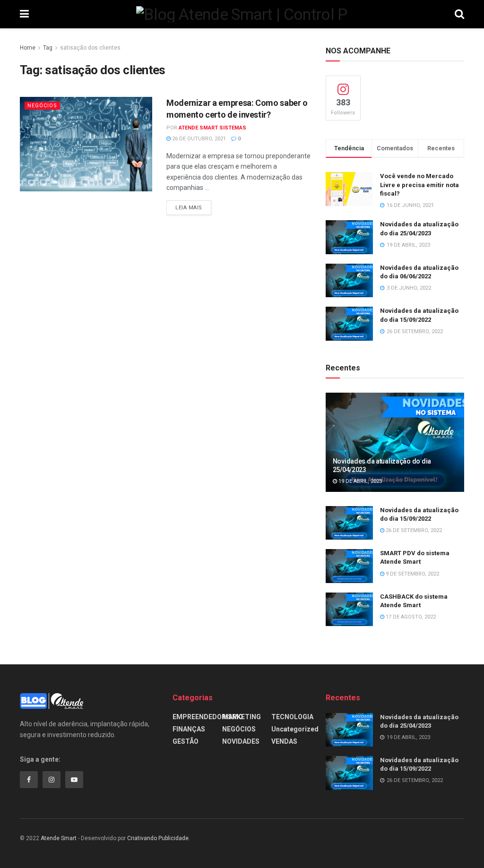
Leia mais (188, 208)
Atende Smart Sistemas (212, 128)
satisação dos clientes (90, 47)
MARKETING (241, 717)
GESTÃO (186, 741)
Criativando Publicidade (158, 838)
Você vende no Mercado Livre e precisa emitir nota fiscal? (419, 184)
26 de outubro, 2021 (198, 139)
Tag (47, 47)
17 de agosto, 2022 (410, 617)
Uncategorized (295, 729)
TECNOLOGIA (292, 717)
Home (27, 47)
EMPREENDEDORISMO (208, 717)
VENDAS (284, 741)
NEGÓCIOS (42, 106)
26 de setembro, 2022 (413, 530)
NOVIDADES (240, 741)
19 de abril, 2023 (359, 481)
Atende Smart (59, 838)
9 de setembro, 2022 (411, 574)
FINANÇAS (189, 729)
